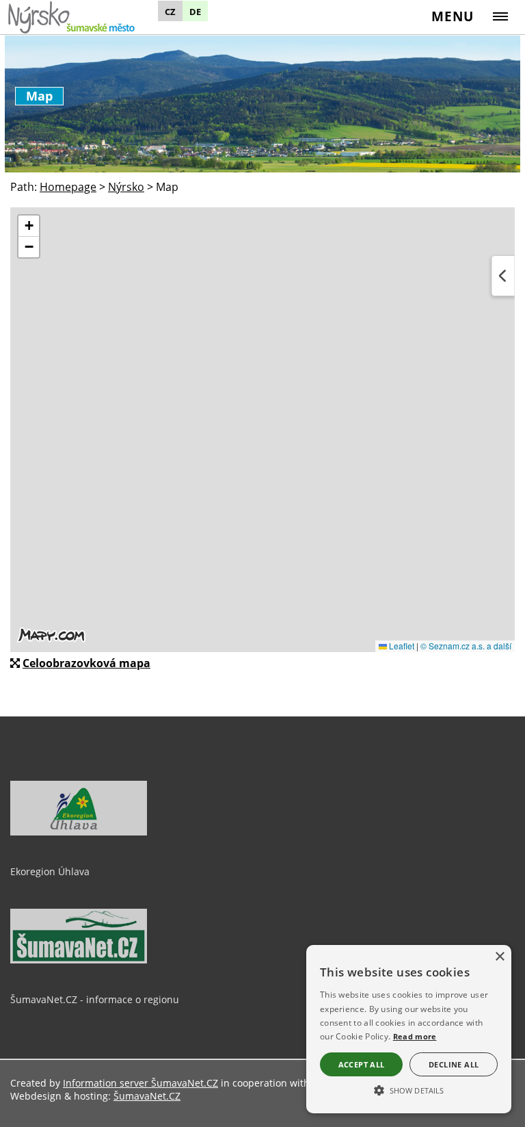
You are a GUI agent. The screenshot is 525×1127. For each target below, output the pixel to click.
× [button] (499, 957)
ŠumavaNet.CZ (146, 1095)
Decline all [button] (454, 1064)
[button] (409, 1089)
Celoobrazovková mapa (86, 663)
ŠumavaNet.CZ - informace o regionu (94, 999)
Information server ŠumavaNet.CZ (140, 1082)
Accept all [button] (361, 1064)
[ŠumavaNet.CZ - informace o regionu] (78, 960)
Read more (415, 1036)
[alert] (408, 1029)
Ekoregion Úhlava (50, 871)
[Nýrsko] (87, 17)
